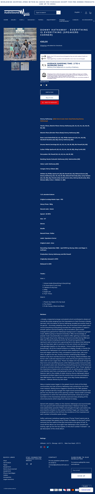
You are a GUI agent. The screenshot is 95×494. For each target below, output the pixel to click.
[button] (7, 44)
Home (6, 19)
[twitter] (31, 464)
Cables (75, 19)
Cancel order (86, 490)
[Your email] (81, 470)
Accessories (87, 19)
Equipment (51, 19)
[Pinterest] (44, 447)
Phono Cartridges (64, 20)
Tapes (40, 19)
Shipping (43, 45)
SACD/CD (31, 19)
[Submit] (58, 12)
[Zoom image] (20, 44)
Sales (13, 19)
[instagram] (27, 464)
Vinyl (21, 19)
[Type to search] (45, 12)
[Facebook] (41, 447)
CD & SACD (7, 462)
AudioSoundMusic (11, 488)
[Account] (86, 13)
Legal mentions (8, 479)
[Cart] (90, 13)
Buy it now (49, 98)
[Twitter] (47, 447)
